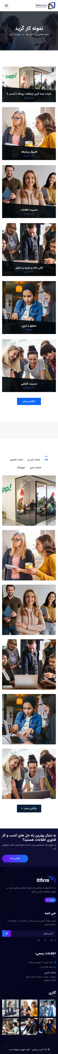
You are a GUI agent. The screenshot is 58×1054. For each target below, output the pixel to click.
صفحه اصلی (44, 34)
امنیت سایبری (29, 387)
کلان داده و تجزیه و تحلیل (29, 268)
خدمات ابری (29, 97)
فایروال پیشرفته (29, 152)
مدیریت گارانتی (29, 384)
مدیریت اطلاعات (29, 210)
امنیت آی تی (29, 155)
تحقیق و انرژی (29, 326)
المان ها (29, 34)
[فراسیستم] (45, 5)
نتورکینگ (29, 329)
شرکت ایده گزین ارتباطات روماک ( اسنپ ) (29, 94)
